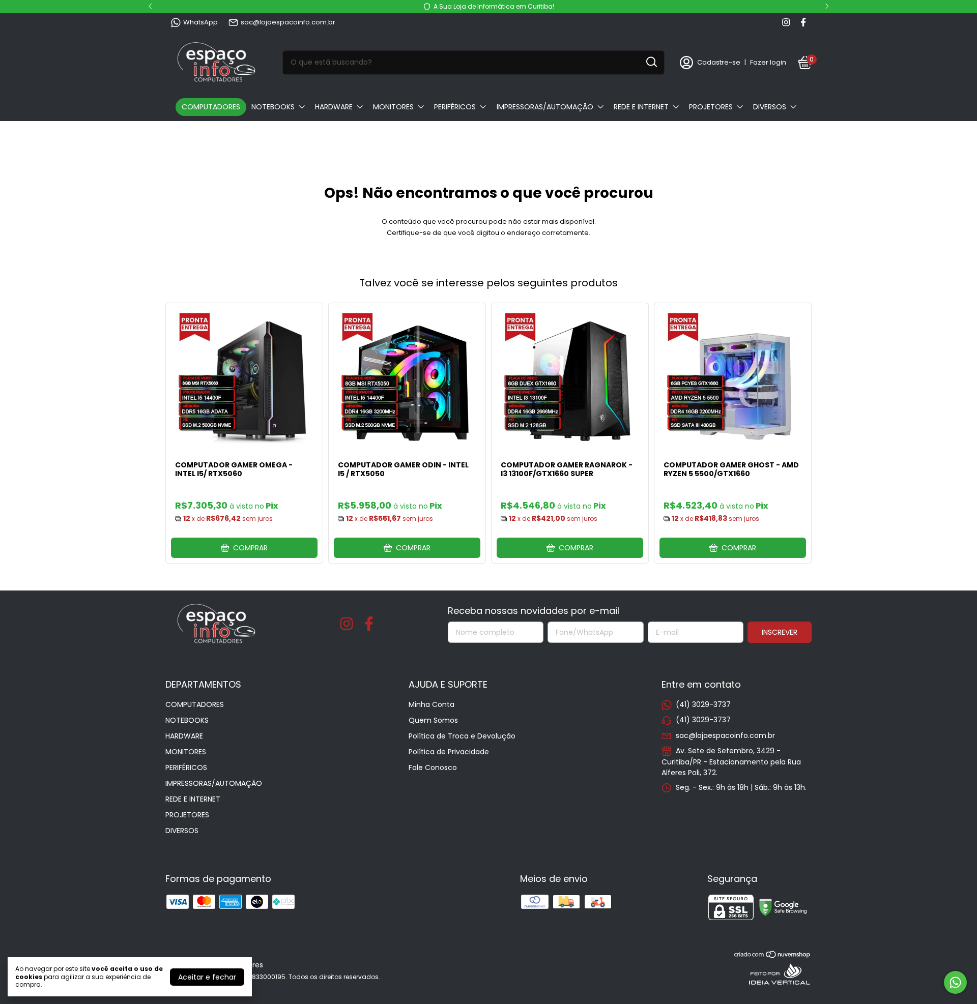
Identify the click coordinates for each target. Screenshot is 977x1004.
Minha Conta (431, 704)
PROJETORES (711, 107)
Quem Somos (433, 720)
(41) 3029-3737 (703, 704)
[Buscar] (650, 62)
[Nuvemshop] (773, 956)
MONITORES (393, 107)
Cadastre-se (718, 62)
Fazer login (768, 62)
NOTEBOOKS (273, 107)
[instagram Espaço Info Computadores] (786, 22)
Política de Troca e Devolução (462, 736)
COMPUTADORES (211, 107)
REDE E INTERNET (641, 107)
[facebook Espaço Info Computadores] (803, 22)
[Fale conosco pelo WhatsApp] (955, 982)
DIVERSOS (769, 107)
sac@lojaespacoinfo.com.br (288, 22)
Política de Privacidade (449, 752)
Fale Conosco (433, 767)
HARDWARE (334, 107)
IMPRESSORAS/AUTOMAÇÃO (545, 107)
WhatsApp (200, 22)
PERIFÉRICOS (455, 107)
